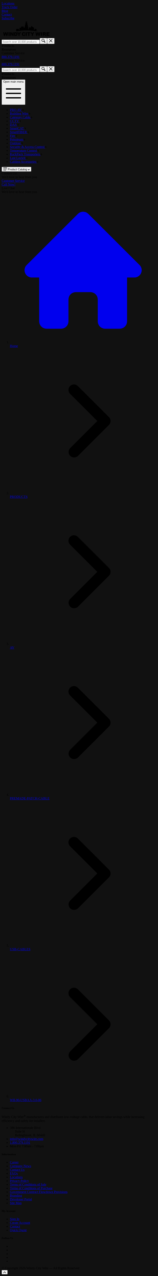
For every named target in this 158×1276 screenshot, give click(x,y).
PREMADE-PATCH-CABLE (30, 798)
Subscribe (8, 18)
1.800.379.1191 (20, 1142)
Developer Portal (21, 1199)
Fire (13, 135)
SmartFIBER (19, 132)
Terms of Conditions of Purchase (31, 1188)
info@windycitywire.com (26, 1139)
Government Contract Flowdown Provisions (38, 1192)
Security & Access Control (27, 147)
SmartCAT (17, 128)
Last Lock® (18, 158)
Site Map (16, 1203)
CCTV (15, 121)
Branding (16, 1195)
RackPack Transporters (25, 154)
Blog (5, 11)
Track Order (9, 7)
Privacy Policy (19, 1181)
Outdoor (16, 143)
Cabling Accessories (23, 161)
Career (14, 1162)
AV (12, 647)
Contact (7, 14)
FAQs (14, 1173)
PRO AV (16, 110)
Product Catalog (17, 169)
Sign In (14, 1219)
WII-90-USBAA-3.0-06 (25, 1100)
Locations (8, 3)
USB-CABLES (20, 949)
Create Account (20, 1222)
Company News (20, 1166)
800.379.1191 (11, 57)
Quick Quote (18, 1230)
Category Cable (20, 117)
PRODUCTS (19, 496)
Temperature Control (24, 150)
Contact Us (17, 1169)
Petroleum (17, 139)
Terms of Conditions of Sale (28, 1184)
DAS (13, 124)
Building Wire (19, 113)
